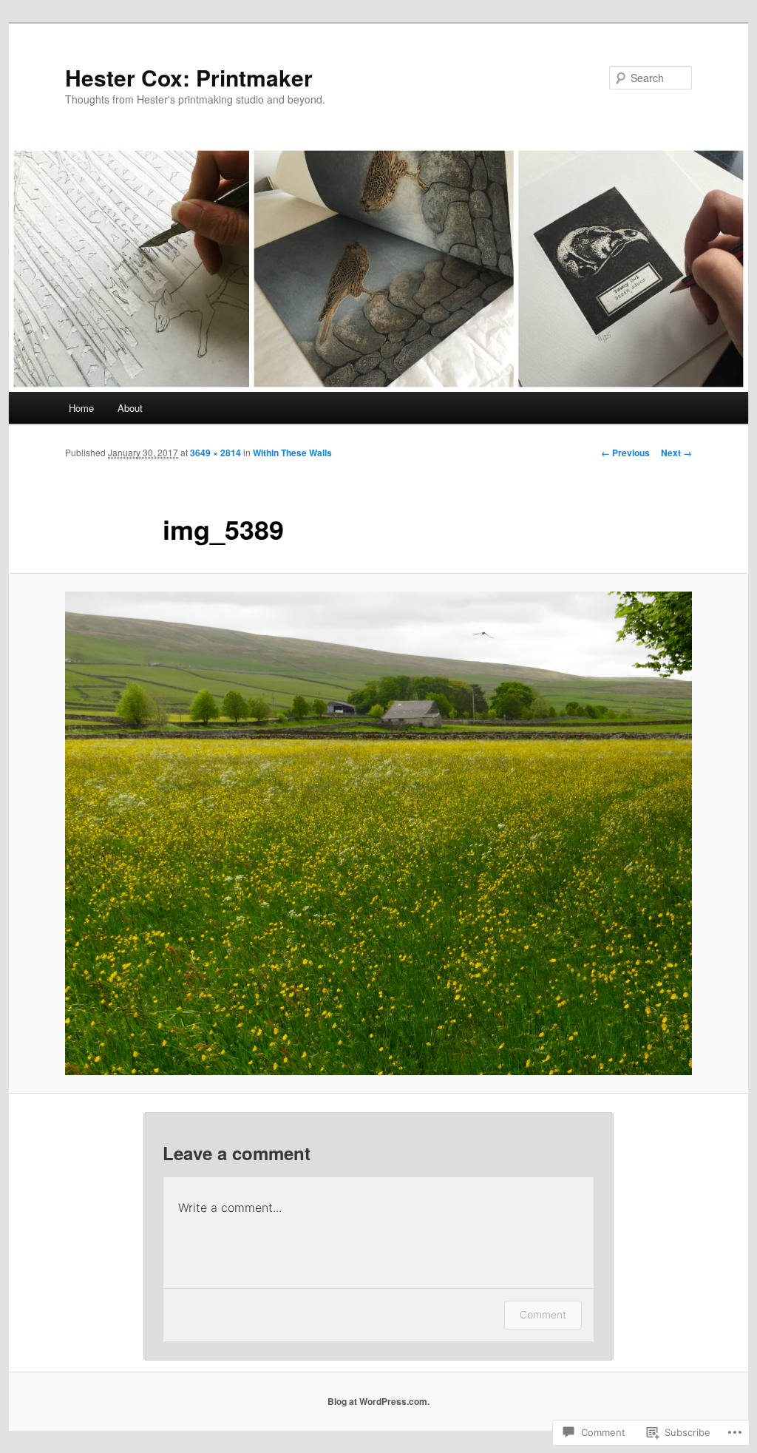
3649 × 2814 (215, 452)
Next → (676, 452)
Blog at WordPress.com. (378, 1401)
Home (81, 408)
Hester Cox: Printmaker (189, 77)
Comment (543, 1314)
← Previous (625, 452)
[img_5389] (378, 833)
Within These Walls (292, 452)
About (130, 408)
